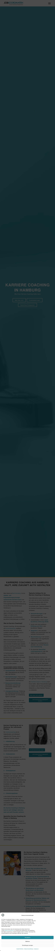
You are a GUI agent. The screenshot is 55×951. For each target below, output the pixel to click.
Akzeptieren (27, 937)
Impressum (36, 949)
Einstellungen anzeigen (27, 945)
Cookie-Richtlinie (19, 949)
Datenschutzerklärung (9, 930)
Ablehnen (27, 941)
